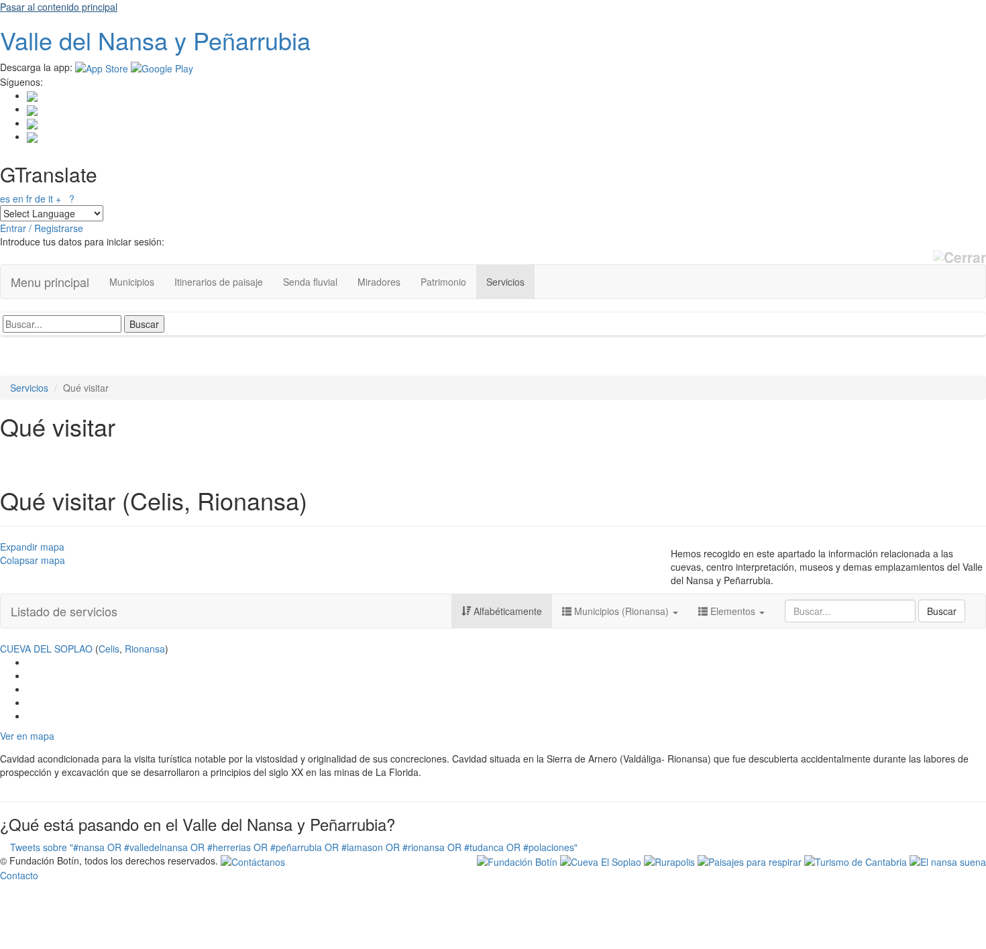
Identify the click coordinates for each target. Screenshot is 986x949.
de (40, 198)
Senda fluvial (310, 281)
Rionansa (145, 648)
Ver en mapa (27, 735)
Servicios (505, 281)
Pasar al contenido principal (58, 6)
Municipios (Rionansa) (621, 611)
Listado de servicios (64, 611)
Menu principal (50, 281)
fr (29, 198)
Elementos (733, 611)
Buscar (941, 611)
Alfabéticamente (506, 611)
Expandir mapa (32, 546)
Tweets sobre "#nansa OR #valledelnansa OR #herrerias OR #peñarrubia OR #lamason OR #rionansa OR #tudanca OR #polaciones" (294, 847)
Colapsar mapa (32, 560)
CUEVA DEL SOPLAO (46, 648)
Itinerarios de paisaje (218, 281)
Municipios (131, 281)
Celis (109, 648)
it (50, 198)
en (18, 198)
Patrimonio (443, 281)
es (5, 198)
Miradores (379, 281)
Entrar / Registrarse (41, 228)
